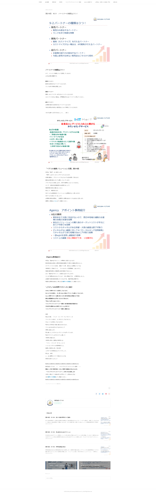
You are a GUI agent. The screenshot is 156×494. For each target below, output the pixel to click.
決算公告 (115, 2)
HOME (40, 2)
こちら (55, 201)
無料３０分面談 (67, 281)
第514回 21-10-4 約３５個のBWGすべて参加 (58, 417)
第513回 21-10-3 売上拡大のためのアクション (58, 432)
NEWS (60, 2)
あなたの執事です (88, 2)
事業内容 (54, 2)
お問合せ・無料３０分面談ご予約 (102, 2)
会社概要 (47, 2)
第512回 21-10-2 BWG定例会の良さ (56, 447)
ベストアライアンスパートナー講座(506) (53, 383)
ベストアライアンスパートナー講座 (73, 2)
